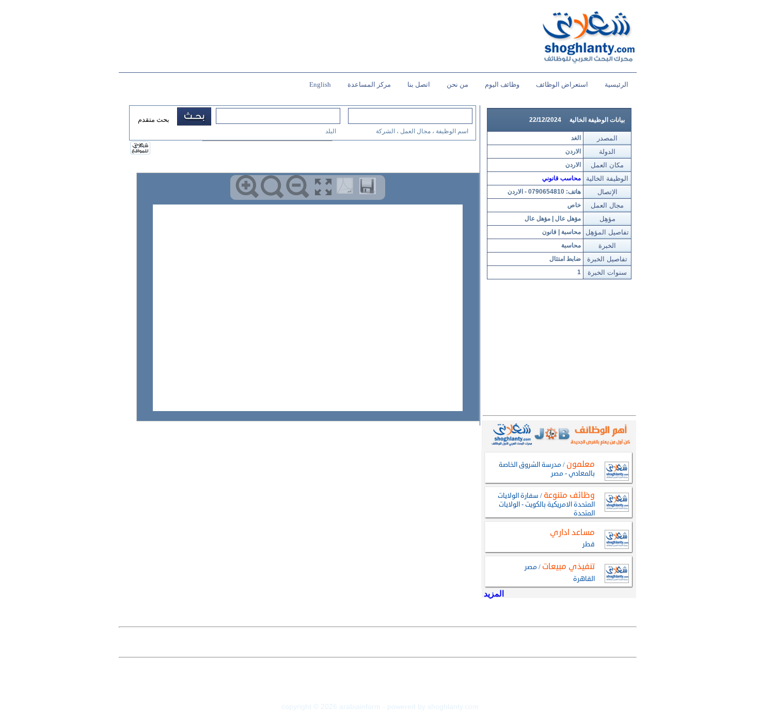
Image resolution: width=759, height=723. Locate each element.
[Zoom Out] (297, 186)
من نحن (457, 84)
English (320, 84)
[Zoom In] (247, 186)
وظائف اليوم (502, 84)
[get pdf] (347, 188)
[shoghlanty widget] (141, 148)
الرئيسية (616, 84)
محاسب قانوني (561, 178)
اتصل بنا (418, 84)
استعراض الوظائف (562, 84)
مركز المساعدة (369, 84)
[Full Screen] (323, 186)
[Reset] (272, 186)
